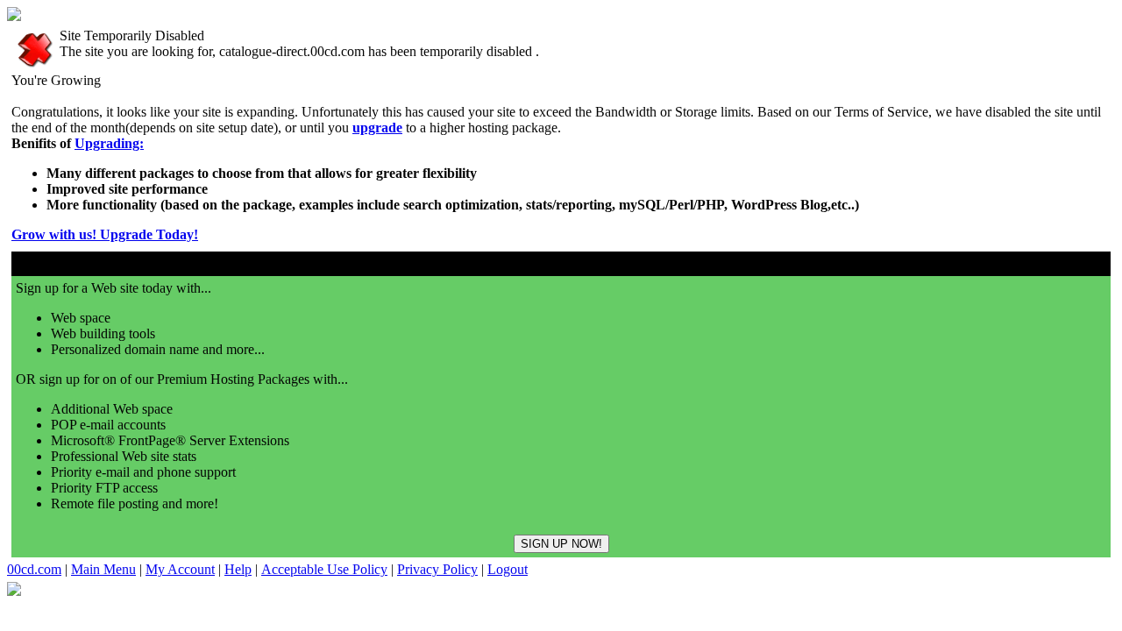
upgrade (377, 127)
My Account (180, 569)
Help (238, 569)
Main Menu (103, 569)
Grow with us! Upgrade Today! (104, 234)
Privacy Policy (437, 569)
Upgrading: (109, 143)
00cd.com (34, 569)
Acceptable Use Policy (324, 569)
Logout (507, 569)
